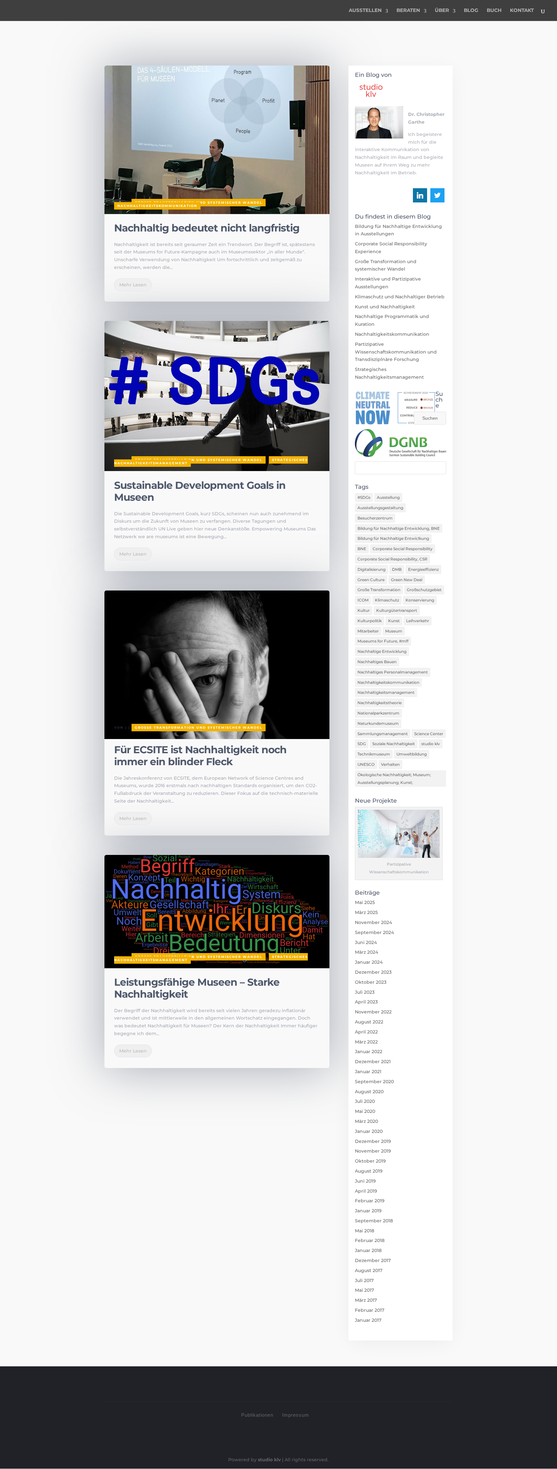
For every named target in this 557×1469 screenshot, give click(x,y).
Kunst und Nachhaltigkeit (385, 307)
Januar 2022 (368, 1051)
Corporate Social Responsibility (403, 548)
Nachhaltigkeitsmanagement (386, 692)
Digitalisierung (371, 569)
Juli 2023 (365, 992)
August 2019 (369, 1171)
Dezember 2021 (373, 1061)
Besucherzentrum (375, 518)
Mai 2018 (364, 1231)
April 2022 (366, 1032)
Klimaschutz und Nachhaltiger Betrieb (400, 297)
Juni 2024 (366, 942)
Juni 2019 (365, 1181)
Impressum (295, 1415)
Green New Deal (406, 579)
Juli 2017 (364, 1280)
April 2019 (366, 1191)
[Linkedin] (420, 195)
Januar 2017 (368, 1320)
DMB (397, 569)
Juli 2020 (365, 1101)
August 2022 (369, 1022)
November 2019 (373, 1151)
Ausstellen (365, 10)
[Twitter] (437, 195)
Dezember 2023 (373, 972)
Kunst (394, 620)
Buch (494, 10)
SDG (361, 743)
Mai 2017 (364, 1290)
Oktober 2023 (370, 982)
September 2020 (374, 1081)
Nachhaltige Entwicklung (381, 651)
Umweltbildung (411, 754)
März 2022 (366, 1042)
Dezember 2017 (373, 1260)
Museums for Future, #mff (382, 641)
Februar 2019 (370, 1201)
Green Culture (371, 579)
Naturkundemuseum (378, 723)
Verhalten (390, 764)
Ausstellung (388, 497)
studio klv (430, 743)
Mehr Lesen (133, 285)
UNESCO (366, 764)
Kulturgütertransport (396, 610)
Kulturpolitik (369, 620)
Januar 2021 (368, 1071)
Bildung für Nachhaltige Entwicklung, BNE (398, 528)
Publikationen (257, 1415)
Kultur (363, 610)
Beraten (408, 10)
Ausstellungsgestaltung (380, 507)
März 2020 (366, 1121)
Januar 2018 (368, 1250)
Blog (471, 10)
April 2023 (366, 1002)
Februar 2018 (370, 1240)
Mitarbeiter (368, 631)
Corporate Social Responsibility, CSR (392, 559)
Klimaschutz (387, 600)
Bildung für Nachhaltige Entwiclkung (393, 538)
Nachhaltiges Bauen (376, 661)
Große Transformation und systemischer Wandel (198, 460)
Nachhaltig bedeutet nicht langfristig (206, 228)
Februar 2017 (369, 1310)
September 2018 (374, 1221)
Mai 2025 (365, 902)
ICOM (362, 600)
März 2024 (366, 952)
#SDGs (363, 497)
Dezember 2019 (373, 1141)
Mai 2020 (365, 1111)
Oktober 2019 (370, 1161)
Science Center (428, 733)
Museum (393, 631)
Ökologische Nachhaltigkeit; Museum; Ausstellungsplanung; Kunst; (394, 778)
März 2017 (366, 1300)
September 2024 (374, 932)
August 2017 (368, 1270)
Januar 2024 (369, 962)
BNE (361, 548)
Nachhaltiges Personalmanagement (392, 672)
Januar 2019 (368, 1211)
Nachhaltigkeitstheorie (379, 702)
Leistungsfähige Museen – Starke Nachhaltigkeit (196, 988)
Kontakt (522, 10)
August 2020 (369, 1091)
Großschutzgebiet (424, 589)
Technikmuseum (373, 754)
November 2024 (373, 922)
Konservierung (420, 600)
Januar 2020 (369, 1131)
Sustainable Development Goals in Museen (200, 491)
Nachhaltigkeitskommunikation (157, 206)
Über (442, 10)
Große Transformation (378, 589)
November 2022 (373, 1012)
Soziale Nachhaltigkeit (393, 743)
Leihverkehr (417, 620)
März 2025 (366, 912)
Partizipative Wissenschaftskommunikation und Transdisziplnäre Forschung (396, 352)
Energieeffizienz (423, 569)
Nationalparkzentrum (378, 713)
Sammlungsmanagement (382, 733)
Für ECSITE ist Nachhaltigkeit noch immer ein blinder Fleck (200, 756)
